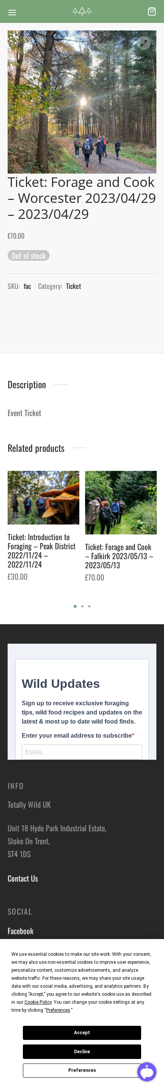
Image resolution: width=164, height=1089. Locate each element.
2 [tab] (82, 606)
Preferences (82, 1070)
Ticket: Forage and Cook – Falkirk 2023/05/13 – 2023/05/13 (119, 556)
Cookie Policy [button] (37, 1002)
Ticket (73, 286)
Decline (82, 1051)
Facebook (21, 930)
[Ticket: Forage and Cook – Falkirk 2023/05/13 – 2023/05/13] (121, 502)
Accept (82, 1032)
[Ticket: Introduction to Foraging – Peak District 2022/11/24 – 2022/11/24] (43, 498)
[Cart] (151, 11)
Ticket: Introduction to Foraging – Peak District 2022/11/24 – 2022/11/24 (42, 550)
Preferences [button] (58, 1010)
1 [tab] (75, 606)
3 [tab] (89, 606)
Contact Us (23, 878)
